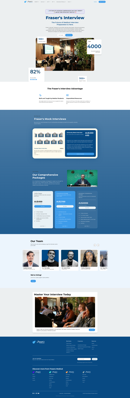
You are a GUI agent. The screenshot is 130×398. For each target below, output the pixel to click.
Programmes (51, 376)
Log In (50, 387)
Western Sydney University (70, 345)
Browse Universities (80, 153)
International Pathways (60, 1)
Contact (95, 1)
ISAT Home (84, 374)
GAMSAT (36, 1)
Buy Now (43, 206)
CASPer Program (80, 348)
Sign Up (93, 347)
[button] (37, 2)
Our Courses (61, 35)
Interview (42, 1)
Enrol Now (92, 329)
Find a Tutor (51, 378)
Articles (93, 343)
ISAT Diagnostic (85, 376)
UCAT (48, 1)
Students (67, 378)
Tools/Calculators (95, 345)
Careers (33, 281)
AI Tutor (50, 380)
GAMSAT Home (51, 374)
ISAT (53, 1)
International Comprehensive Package (84, 346)
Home (69, 1)
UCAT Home (68, 374)
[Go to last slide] (95, 245)
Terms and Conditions (67, 393)
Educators (67, 376)
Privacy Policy (61, 393)
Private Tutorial (68, 343)
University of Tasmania (70, 350)
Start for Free (102, 1)
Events (33, 378)
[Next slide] (98, 245)
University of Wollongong (70, 347)
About (33, 374)
